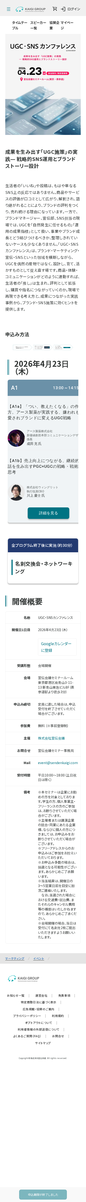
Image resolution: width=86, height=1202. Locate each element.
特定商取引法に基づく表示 (41, 921)
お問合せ (60, 955)
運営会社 (44, 914)
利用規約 (60, 934)
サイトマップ (43, 961)
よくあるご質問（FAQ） (29, 955)
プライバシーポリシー (29, 934)
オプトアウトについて (41, 941)
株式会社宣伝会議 (51, 656)
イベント (38, 877)
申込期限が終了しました (43, 1194)
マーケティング (14, 877)
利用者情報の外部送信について (41, 948)
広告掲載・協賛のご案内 (41, 927)
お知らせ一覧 (18, 914)
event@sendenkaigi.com (58, 681)
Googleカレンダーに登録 (56, 565)
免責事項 (66, 914)
